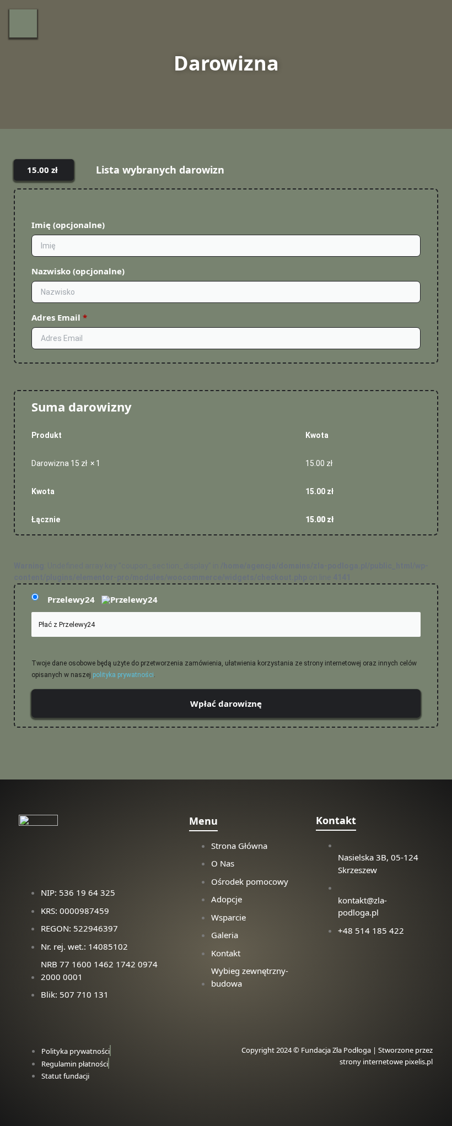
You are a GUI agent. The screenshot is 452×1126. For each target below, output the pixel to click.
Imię (68, 224)
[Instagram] (329, 961)
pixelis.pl (419, 1062)
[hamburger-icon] (23, 23)
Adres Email (59, 317)
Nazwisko (78, 271)
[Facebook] (376, 961)
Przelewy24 (72, 599)
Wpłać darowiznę (226, 703)
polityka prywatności (123, 675)
